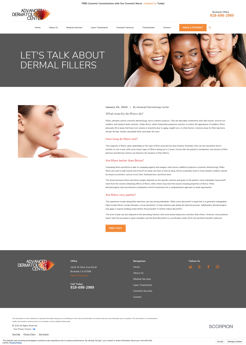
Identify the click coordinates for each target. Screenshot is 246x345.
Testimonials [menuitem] (148, 27)
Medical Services (142, 279)
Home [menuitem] (37, 27)
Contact (137, 296)
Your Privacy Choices (22, 329)
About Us (138, 273)
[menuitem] (16, 334)
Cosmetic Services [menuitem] (125, 27)
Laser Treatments (142, 285)
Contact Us (150, 3)
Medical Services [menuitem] (74, 27)
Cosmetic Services (142, 290)
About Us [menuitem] (53, 27)
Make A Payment (193, 27)
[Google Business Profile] (190, 266)
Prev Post (115, 228)
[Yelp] (199, 266)
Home (136, 266)
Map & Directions (79, 275)
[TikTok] (226, 266)
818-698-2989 (222, 15)
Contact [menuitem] (167, 27)
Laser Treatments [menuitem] (99, 27)
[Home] (31, 14)
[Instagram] (217, 266)
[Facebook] (208, 266)
